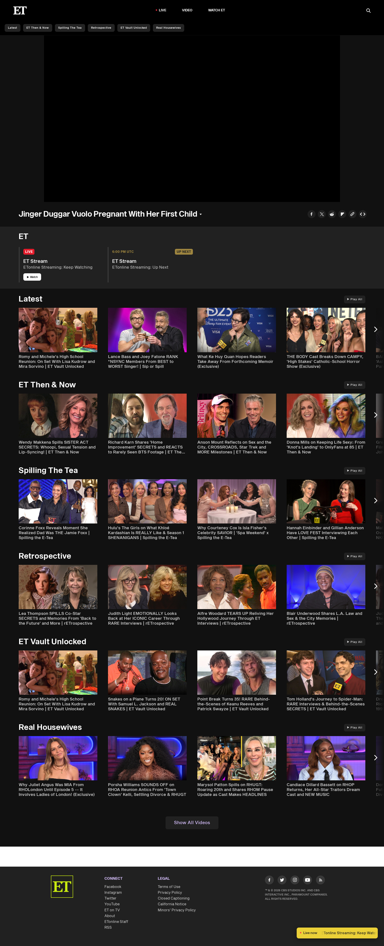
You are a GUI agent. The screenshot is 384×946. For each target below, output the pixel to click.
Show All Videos (192, 822)
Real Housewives (168, 28)
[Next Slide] (378, 331)
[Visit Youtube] (307, 880)
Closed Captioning (174, 898)
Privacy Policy (170, 892)
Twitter (110, 898)
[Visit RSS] (320, 881)
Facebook (112, 887)
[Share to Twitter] (321, 215)
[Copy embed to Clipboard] (362, 215)
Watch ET (216, 10)
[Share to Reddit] (332, 215)
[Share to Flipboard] (342, 215)
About (109, 916)
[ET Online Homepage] (20, 10)
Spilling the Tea (70, 28)
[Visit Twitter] (282, 881)
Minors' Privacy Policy (177, 910)
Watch (34, 277)
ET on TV (112, 910)
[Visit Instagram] (294, 881)
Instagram (113, 892)
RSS (108, 927)
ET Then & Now (37, 28)
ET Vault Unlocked (134, 28)
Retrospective (101, 28)
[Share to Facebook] (311, 215)
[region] (192, 118)
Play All (356, 299)
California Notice (172, 904)
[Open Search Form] (368, 11)
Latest (12, 28)
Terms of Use (169, 887)
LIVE (162, 10)
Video (187, 10)
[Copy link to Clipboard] (352, 215)
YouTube (112, 904)
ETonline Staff (116, 921)
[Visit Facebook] (269, 881)
